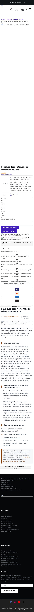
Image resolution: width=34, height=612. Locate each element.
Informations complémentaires (15, 466)
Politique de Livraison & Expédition (10, 558)
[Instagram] (15, 602)
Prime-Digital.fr (14, 609)
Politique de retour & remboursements (11, 564)
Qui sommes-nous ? (6, 520)
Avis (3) (15, 468)
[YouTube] (19, 602)
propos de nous (5, 482)
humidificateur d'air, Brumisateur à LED (15, 434)
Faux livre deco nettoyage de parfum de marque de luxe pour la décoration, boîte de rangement (16, 443)
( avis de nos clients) (6, 174)
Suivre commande (6, 521)
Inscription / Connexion (7, 523)
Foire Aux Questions (6, 516)
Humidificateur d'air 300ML (11, 437)
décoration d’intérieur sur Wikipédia (14, 461)
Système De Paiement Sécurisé (9, 553)
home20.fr (26, 457)
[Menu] (30, 9)
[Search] (11, 9)
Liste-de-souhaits (6, 531)
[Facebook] (11, 602)
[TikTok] (23, 602)
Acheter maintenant (10, 227)
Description (15, 306)
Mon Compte (4, 518)
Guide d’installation (6, 527)
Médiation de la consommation (9, 562)
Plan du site (22, 609)
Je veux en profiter (9, 591)
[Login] (16, 9)
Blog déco (4, 554)
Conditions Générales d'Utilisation (10, 529)
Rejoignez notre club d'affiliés (9, 525)
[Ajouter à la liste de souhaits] (3, 249)
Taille (4, 195)
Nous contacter (5, 566)
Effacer (12, 196)
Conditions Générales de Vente (9, 556)
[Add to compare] (9, 249)
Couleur (5, 184)
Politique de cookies (6, 484)
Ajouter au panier (9, 231)
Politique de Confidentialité (8, 551)
